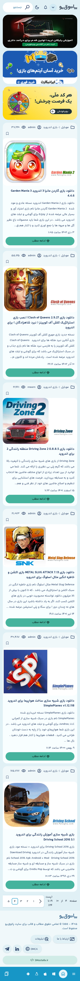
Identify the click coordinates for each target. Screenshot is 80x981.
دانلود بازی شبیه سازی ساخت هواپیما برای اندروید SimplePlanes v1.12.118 (41, 703)
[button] (34, 901)
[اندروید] (28, 974)
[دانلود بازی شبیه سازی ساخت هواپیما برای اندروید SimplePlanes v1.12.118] (40, 671)
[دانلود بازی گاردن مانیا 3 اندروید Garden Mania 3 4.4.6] (40, 162)
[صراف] (40, 103)
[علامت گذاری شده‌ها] (7, 974)
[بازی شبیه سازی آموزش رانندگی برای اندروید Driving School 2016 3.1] (40, 805)
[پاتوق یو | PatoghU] (68, 7)
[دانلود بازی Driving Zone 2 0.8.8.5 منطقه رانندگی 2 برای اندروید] (40, 421)
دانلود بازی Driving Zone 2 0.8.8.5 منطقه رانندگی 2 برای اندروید (40, 451)
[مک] (45, 974)
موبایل (65, 127)
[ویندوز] (53, 974)
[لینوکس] (36, 974)
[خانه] (63, 974)
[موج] (40, 31)
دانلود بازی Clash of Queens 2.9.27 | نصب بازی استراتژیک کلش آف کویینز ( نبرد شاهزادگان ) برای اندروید (40, 322)
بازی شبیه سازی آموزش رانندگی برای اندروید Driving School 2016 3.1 (45, 837)
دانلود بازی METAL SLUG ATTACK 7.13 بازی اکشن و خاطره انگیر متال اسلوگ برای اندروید (41, 575)
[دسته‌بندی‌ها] (53, 7)
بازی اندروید (50, 127)
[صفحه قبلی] (40, 901)
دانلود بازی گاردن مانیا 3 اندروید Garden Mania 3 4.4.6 (42, 193)
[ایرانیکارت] (40, 67)
